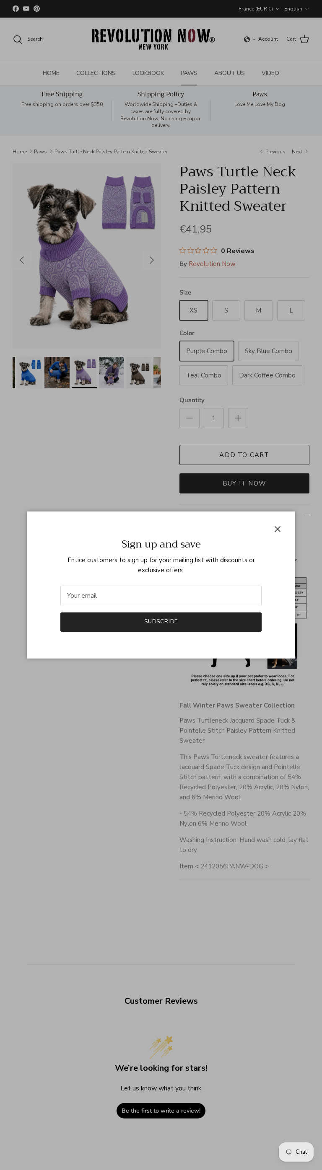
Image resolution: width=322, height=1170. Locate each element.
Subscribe (161, 621)
